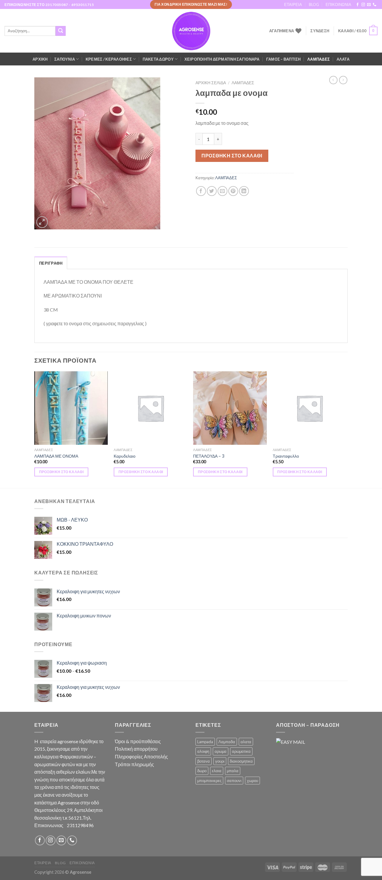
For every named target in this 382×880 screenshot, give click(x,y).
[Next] (345, 429)
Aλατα (343, 59)
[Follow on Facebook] (357, 5)
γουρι (219, 761)
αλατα (246, 741)
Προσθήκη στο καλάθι (231, 155)
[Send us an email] (369, 5)
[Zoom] (42, 222)
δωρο (202, 770)
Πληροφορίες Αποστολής (141, 756)
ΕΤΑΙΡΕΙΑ (293, 4)
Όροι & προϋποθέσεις (138, 741)
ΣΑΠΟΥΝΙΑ (64, 59)
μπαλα (232, 770)
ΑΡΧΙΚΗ (40, 59)
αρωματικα (241, 751)
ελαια (216, 770)
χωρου (252, 780)
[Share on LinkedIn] (244, 191)
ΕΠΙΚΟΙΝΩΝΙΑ (338, 4)
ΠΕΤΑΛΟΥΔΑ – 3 (208, 456)
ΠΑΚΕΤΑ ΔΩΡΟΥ (158, 59)
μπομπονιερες (209, 780)
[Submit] (61, 31)
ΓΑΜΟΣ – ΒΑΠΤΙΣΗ (283, 59)
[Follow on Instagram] (363, 5)
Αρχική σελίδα (210, 82)
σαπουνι (234, 780)
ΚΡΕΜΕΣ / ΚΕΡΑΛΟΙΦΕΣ (109, 59)
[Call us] (374, 5)
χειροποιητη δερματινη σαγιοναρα (222, 59)
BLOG (314, 4)
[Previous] (34, 429)
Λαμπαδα (226, 741)
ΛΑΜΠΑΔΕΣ (318, 59)
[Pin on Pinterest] (233, 191)
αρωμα (221, 751)
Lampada (205, 741)
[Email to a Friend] (222, 191)
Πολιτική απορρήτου (136, 749)
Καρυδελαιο (124, 456)
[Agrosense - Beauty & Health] (191, 30)
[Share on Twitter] (212, 191)
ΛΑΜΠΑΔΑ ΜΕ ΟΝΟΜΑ (56, 456)
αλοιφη (203, 751)
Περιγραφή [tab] (50, 263)
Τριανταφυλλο (286, 456)
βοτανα (203, 761)
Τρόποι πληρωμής (134, 764)
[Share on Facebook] (201, 191)
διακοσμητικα (241, 761)
